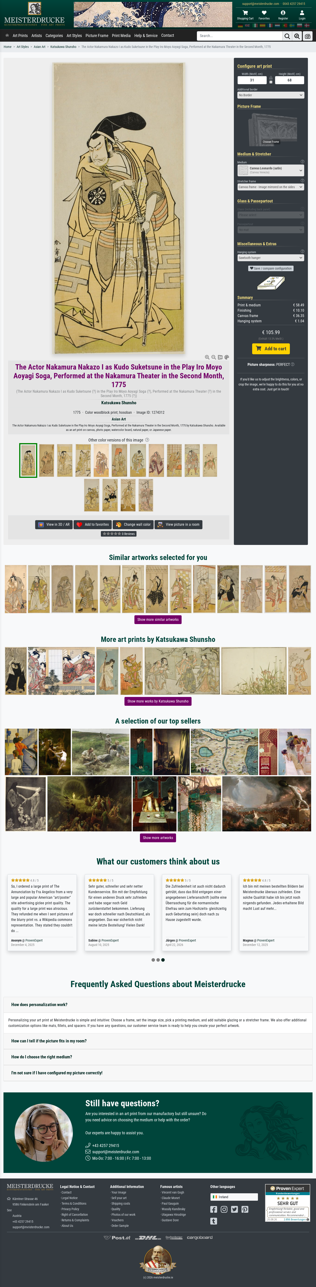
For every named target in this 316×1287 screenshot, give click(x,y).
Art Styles (74, 35)
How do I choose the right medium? (41, 1057)
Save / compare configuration (272, 268)
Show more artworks (158, 838)
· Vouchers (117, 1220)
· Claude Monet (170, 1198)
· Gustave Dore (169, 1220)
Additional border (247, 89)
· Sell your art (118, 1198)
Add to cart (273, 348)
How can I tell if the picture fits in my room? (49, 1041)
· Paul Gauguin (169, 1204)
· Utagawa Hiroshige (173, 1215)
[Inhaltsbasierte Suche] (297, 36)
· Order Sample (119, 1226)
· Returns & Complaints (74, 1220)
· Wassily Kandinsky (172, 1209)
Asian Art (39, 47)
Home (8, 47)
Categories (54, 35)
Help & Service (146, 35)
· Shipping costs (120, 1204)
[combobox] (270, 95)
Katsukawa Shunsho (63, 47)
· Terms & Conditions (73, 1204)
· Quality (115, 1209)
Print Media (121, 35)
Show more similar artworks (158, 619)
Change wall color (136, 524)
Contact (167, 35)
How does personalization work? (39, 1004)
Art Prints (20, 35)
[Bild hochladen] (308, 36)
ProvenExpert (34, 940)
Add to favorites (95, 524)
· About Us (66, 1226)
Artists (36, 35)
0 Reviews (128, 534)
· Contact (65, 1192)
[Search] (287, 36)
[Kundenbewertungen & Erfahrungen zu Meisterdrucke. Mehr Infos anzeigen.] (287, 1202)
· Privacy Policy (69, 1209)
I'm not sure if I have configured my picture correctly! (56, 1073)
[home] (7, 35)
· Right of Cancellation (74, 1215)
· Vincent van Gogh (172, 1192)
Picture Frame (97, 35)
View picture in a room (181, 524)
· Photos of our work (122, 1215)
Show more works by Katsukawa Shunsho (158, 701)
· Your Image (118, 1192)
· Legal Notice (69, 1198)
